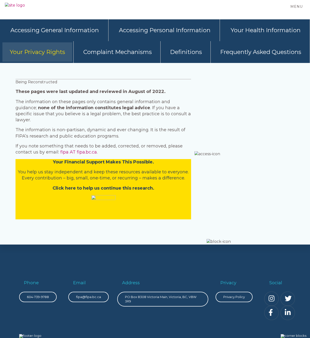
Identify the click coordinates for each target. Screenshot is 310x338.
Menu (296, 6)
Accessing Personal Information (164, 30)
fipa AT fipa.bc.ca (78, 152)
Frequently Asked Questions (260, 51)
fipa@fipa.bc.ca (88, 297)
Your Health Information (266, 30)
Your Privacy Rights (37, 51)
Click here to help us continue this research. (103, 188)
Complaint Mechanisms (117, 51)
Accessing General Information (54, 30)
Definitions (186, 51)
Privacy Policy (234, 297)
